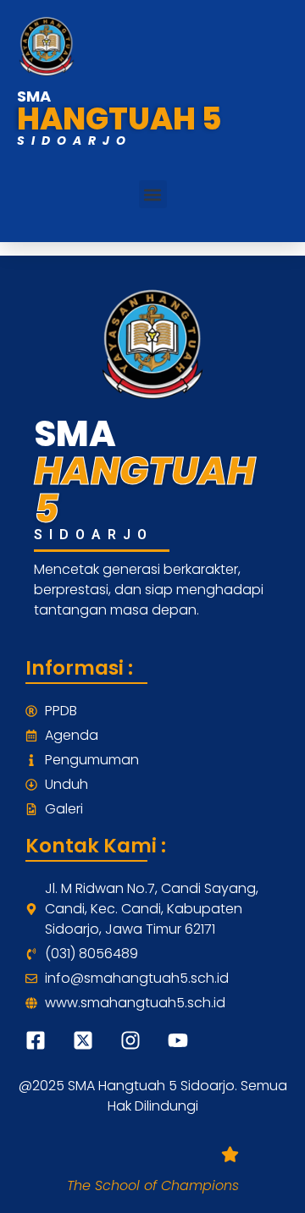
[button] (153, 194)
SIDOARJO (74, 140)
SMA (34, 96)
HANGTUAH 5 (119, 119)
